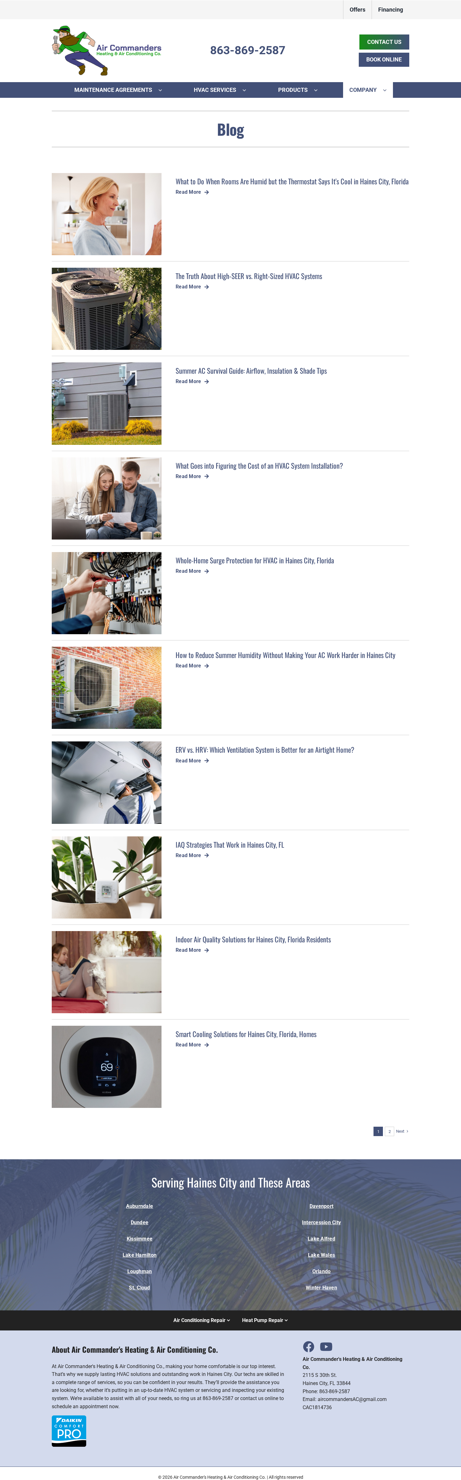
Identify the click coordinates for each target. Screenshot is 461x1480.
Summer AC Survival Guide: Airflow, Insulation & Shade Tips (251, 370)
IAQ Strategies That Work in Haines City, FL (230, 844)
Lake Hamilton (139, 1255)
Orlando (321, 1271)
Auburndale (139, 1206)
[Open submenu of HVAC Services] (247, 90)
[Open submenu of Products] (319, 90)
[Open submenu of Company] (388, 90)
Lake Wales (321, 1255)
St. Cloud (139, 1288)
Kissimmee (139, 1239)
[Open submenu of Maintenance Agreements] (163, 90)
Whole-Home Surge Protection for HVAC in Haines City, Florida (255, 560)
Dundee (139, 1222)
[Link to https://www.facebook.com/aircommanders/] (308, 1346)
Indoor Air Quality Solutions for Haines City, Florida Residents (253, 939)
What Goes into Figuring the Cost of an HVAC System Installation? (259, 465)
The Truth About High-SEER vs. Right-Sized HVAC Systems (249, 276)
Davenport (321, 1206)
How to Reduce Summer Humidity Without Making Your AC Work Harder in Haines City (285, 655)
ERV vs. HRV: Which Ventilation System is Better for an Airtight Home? (265, 749)
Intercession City (321, 1222)
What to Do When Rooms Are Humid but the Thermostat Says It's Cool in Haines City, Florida (292, 181)
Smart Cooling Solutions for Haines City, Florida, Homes (246, 1034)
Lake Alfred (321, 1239)
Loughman (139, 1271)
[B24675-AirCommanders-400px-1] (107, 28)
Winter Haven (321, 1288)
